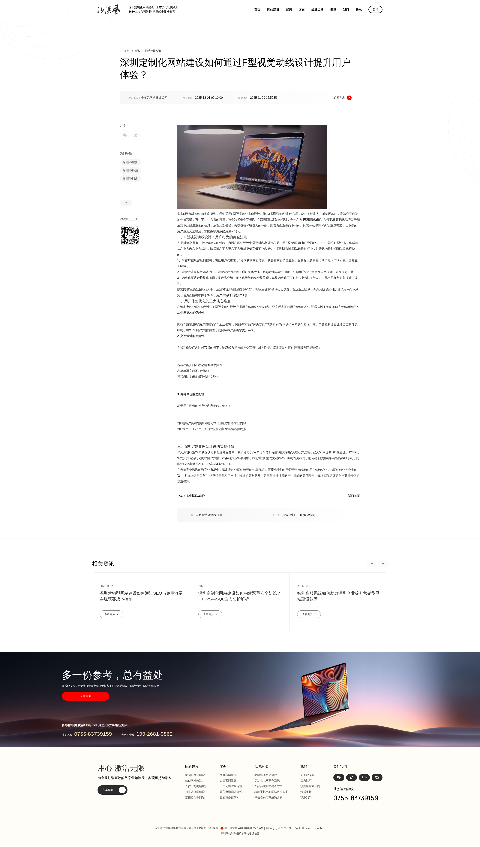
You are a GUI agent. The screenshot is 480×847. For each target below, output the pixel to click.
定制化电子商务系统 (267, 780)
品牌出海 (317, 9)
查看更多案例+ (229, 797)
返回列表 (339, 97)
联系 (359, 9)
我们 (346, 9)
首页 (257, 9)
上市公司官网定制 (231, 786)
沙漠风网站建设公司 (154, 97)
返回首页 (354, 495)
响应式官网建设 (195, 791)
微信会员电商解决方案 (268, 797)
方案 (302, 9)
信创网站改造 (193, 780)
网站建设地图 (252, 833)
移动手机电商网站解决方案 (271, 791)
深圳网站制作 (131, 170)
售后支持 (306, 791)
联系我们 (306, 797)
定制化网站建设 (195, 774)
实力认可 (306, 780)
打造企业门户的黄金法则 (293, 515)
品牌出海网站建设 (265, 774)
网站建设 (273, 9)
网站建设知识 (153, 50)
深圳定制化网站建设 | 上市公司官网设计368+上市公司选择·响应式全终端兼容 (154, 9)
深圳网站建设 (131, 162)
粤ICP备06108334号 (206, 828)
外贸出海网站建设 (196, 786)
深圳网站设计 (131, 178)
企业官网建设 (228, 780)
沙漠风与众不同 (310, 786)
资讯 (333, 9)
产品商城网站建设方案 (268, 786)
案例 (289, 9)
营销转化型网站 (195, 797)
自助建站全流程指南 (204, 515)
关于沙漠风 (307, 774)
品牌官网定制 (228, 774)
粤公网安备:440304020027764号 (243, 828)
